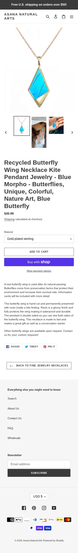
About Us (13, 408)
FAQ (10, 428)
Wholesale (14, 438)
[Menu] (72, 16)
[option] (21, 126)
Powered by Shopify (53, 540)
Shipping (9, 219)
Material (8, 232)
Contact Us (15, 418)
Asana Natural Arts (21, 16)
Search (12, 398)
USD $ (37, 496)
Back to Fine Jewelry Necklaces (41, 365)
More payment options (39, 271)
